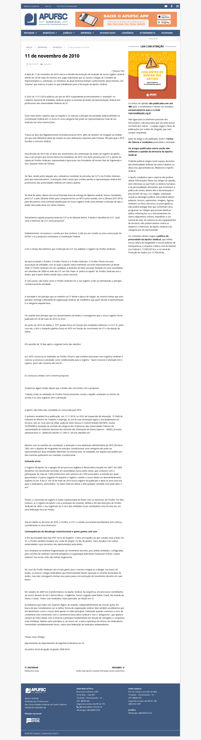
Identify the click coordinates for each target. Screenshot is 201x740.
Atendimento (147, 32)
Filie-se (48, 6)
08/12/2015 (34, 64)
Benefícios (49, 32)
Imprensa (86, 32)
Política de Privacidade (67, 6)
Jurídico (67, 32)
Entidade (29, 32)
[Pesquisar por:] (161, 38)
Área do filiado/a (31, 6)
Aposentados (108, 32)
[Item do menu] (165, 6)
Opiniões (47, 64)
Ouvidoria (167, 32)
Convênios (128, 32)
